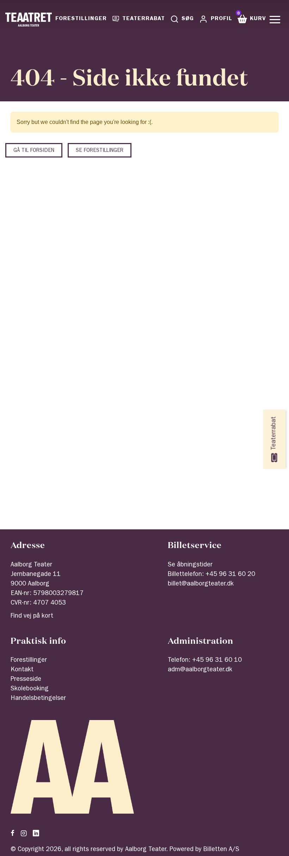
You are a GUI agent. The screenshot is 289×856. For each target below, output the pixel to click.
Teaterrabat (143, 19)
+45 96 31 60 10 (217, 661)
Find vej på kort (32, 616)
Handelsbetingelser (38, 699)
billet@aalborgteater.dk (201, 584)
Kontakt (22, 670)
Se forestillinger (99, 151)
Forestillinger (81, 19)
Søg (188, 19)
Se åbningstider (190, 565)
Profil (221, 19)
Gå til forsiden (33, 151)
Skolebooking (30, 689)
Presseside (26, 680)
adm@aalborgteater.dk (200, 670)
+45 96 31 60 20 (230, 575)
